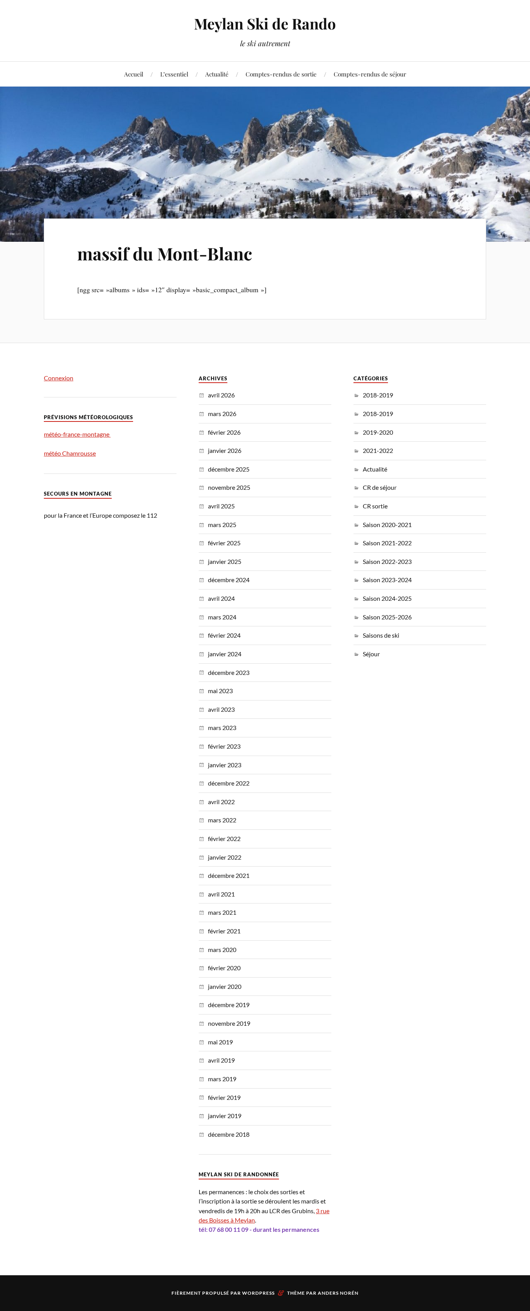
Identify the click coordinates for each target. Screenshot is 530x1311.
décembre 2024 (228, 579)
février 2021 (224, 931)
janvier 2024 (224, 653)
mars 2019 (222, 1078)
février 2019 (224, 1097)
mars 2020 (222, 949)
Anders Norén (338, 1293)
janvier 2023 (224, 764)
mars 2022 (222, 820)
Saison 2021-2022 (387, 542)
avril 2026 (221, 395)
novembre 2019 (229, 1023)
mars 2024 (222, 617)
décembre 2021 (228, 875)
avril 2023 (221, 709)
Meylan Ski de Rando (265, 23)
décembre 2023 (228, 672)
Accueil (133, 74)
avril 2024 (221, 598)
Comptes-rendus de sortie (281, 74)
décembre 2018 (228, 1134)
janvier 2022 (224, 857)
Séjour (371, 653)
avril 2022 (221, 801)
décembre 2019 (228, 1004)
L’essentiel (174, 74)
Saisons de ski (381, 635)
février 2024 (224, 635)
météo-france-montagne (77, 434)
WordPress (258, 1293)
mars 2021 (222, 912)
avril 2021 (221, 894)
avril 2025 (221, 506)
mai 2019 (220, 1042)
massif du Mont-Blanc (164, 253)
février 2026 (224, 432)
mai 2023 (220, 690)
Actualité (217, 74)
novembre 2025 (229, 487)
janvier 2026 (224, 450)
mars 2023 (222, 727)
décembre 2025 (228, 469)
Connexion (58, 378)
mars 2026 (222, 413)
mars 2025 (222, 524)
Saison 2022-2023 (387, 561)
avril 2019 (221, 1060)
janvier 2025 (224, 561)
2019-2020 (378, 432)
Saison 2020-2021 (387, 524)
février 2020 (224, 967)
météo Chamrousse (70, 453)
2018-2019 (378, 395)
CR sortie (375, 506)
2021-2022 (378, 450)
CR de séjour (380, 487)
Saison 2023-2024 (387, 579)
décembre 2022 (228, 783)
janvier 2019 (224, 1115)
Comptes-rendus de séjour (370, 74)
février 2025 (224, 542)
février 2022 (224, 838)
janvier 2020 (224, 986)
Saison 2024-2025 (387, 598)
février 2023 (224, 746)
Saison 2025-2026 (387, 617)
